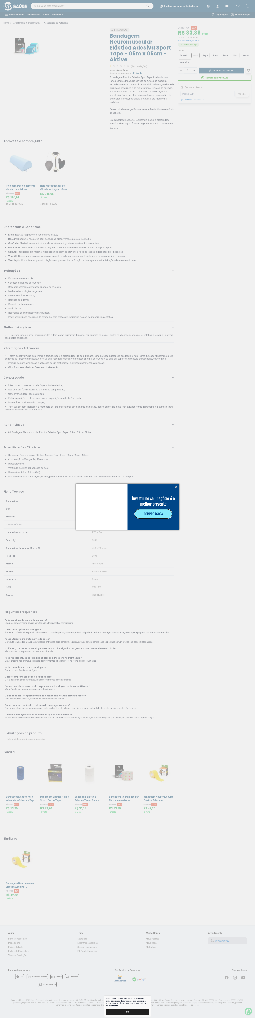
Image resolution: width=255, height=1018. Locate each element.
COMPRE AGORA (153, 513)
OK (127, 1012)
